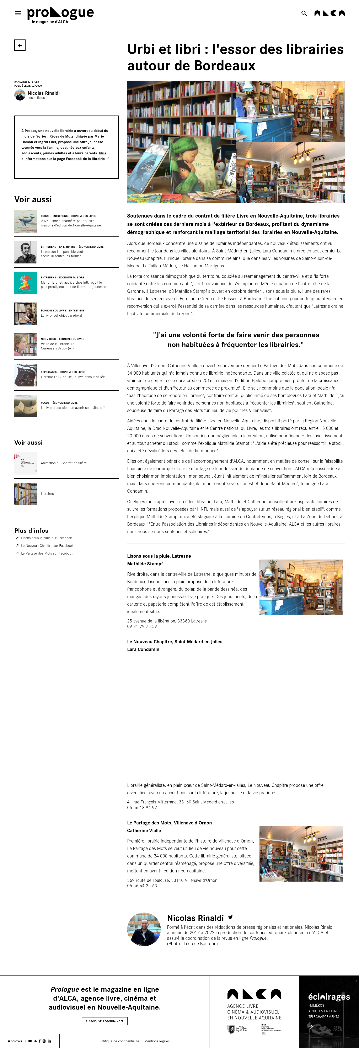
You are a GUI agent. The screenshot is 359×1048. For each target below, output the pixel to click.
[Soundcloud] (35, 1041)
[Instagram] (44, 1041)
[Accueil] (61, 16)
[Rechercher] (305, 13)
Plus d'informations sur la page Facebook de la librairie (63, 155)
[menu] (18, 13)
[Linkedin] (49, 1041)
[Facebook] (40, 1041)
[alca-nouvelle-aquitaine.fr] (329, 14)
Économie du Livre (26, 82)
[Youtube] (30, 1041)
